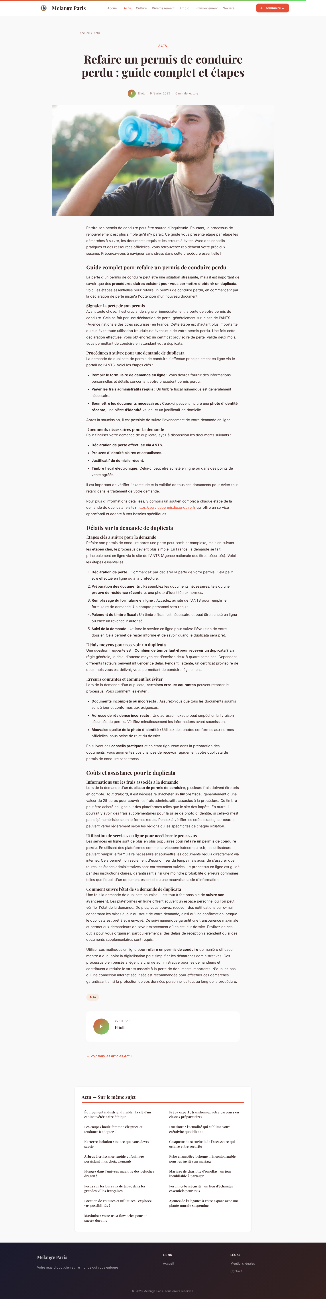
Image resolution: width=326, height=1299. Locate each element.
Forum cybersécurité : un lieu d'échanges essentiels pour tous (201, 1188)
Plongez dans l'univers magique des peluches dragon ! (119, 1173)
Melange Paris (69, 7)
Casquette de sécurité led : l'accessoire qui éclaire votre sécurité (202, 1144)
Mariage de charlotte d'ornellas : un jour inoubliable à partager (200, 1173)
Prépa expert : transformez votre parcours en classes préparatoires (204, 1114)
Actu (127, 8)
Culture (141, 8)
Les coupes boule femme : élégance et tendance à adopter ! (113, 1129)
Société (228, 8)
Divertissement (163, 8)
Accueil (112, 8)
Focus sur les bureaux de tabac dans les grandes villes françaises (114, 1188)
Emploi (185, 8)
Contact (236, 1271)
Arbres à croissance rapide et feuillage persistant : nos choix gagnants (114, 1158)
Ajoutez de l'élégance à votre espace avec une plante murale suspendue (204, 1203)
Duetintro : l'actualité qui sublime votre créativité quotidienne (199, 1129)
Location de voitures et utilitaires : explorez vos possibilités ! (117, 1203)
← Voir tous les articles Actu (109, 1056)
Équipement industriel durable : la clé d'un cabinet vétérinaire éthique (117, 1114)
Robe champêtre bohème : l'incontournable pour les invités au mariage (202, 1158)
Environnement (207, 8)
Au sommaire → (272, 8)
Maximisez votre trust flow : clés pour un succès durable (115, 1218)
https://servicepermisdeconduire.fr (166, 507)
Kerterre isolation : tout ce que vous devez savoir (116, 1144)
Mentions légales (242, 1263)
